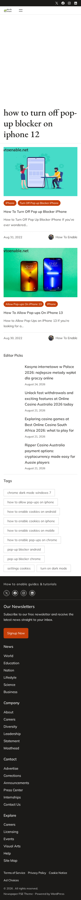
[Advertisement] (40, 60)
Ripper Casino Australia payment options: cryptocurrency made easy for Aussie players (50, 454)
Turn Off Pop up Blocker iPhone (39, 203)
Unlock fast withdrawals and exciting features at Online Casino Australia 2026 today (49, 398)
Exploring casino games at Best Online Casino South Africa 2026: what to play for (49, 425)
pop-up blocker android (24, 549)
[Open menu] (20, 10)
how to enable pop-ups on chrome (32, 540)
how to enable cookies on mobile (31, 530)
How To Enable (66, 237)
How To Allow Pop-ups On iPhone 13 (33, 313)
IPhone (10, 203)
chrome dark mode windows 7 (29, 493)
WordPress (57, 893)
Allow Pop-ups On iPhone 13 (24, 304)
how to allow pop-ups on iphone (30, 502)
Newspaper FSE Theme (18, 893)
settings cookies (19, 568)
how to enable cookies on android (31, 512)
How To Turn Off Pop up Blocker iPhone (35, 211)
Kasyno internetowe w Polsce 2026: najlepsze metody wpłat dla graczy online (50, 372)
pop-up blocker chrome (24, 559)
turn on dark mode (53, 568)
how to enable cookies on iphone (31, 521)
